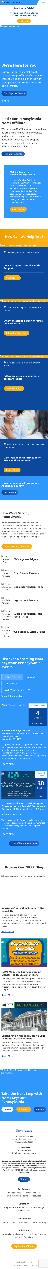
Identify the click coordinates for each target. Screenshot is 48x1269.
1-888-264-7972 (24, 1150)
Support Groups (15, 1192)
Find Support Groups (14, 93)
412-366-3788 (24, 1147)
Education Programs (16, 333)
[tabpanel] (24, 774)
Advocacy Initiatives (24, 1237)
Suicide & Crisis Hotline (17, 1195)
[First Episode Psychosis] (24, 573)
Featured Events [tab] (12, 676)
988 (16, 15)
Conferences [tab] (10, 683)
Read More (7, 931)
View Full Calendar (11, 696)
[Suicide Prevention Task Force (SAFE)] (24, 615)
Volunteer (24, 1109)
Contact (40, 1109)
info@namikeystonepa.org (24, 1153)
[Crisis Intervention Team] (24, 587)
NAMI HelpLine (33, 1192)
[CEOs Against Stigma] (24, 559)
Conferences (24, 1210)
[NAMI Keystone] (17, 2)
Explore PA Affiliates (24, 1246)
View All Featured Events (24, 843)
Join (13, 1222)
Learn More (18, 209)
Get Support (12, 277)
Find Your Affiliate (13, 153)
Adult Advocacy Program (13, 1234)
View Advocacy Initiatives (17, 546)
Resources (36, 1195)
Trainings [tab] (31, 676)
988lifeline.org (29, 15)
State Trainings (14, 388)
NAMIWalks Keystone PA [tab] (16, 689)
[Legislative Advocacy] (24, 600)
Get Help (24, 20)
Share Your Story (38, 1222)
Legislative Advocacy (37, 1234)
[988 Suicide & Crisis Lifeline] (24, 631)
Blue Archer (28, 1262)
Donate (7, 1109)
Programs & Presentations (15, 1207)
